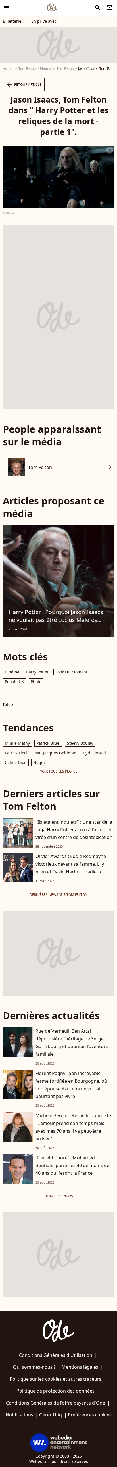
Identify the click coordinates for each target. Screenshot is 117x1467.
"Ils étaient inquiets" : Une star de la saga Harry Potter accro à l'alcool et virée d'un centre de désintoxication (73, 829)
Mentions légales (80, 1367)
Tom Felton (27, 68)
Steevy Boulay (80, 743)
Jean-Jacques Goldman (55, 753)
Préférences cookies (90, 1415)
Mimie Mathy (17, 743)
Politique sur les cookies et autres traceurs (55, 1379)
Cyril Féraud (94, 753)
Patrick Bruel (48, 743)
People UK (14, 681)
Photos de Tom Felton (57, 68)
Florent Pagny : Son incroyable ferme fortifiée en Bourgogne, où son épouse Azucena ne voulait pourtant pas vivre (71, 1085)
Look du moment (71, 672)
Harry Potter (37, 672)
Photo (36, 681)
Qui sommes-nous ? (34, 1367)
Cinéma (12, 672)
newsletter (109, 7)
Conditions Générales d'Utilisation (55, 1355)
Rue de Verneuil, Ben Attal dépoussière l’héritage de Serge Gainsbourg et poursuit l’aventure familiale (71, 1042)
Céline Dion (16, 762)
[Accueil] (52, 7)
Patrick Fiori (16, 753)
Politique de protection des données (55, 1391)
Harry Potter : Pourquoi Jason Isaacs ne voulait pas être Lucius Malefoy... (56, 616)
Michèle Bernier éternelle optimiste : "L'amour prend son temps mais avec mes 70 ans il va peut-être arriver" (74, 1127)
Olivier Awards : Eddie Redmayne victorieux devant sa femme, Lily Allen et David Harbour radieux (70, 864)
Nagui (39, 762)
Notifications (19, 1415)
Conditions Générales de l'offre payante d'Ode (55, 1403)
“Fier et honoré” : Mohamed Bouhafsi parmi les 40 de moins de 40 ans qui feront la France (72, 1165)
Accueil (8, 68)
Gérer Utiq (50, 1415)
